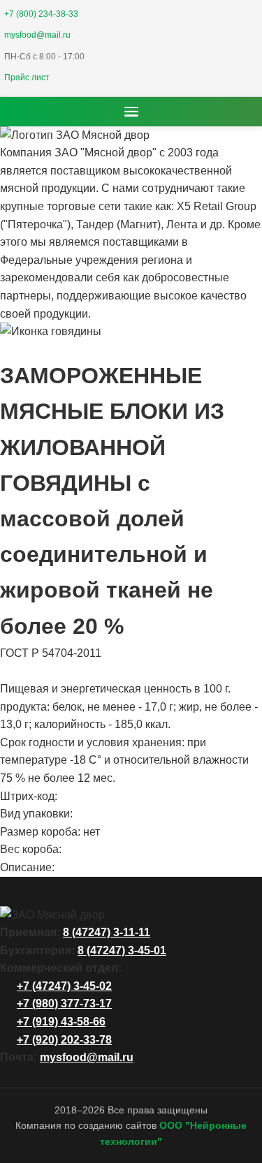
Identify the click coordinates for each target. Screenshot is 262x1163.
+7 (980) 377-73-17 (64, 1003)
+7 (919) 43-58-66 (61, 1022)
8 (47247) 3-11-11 (106, 932)
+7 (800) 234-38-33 (41, 14)
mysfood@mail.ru (37, 35)
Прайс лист (27, 77)
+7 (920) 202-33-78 (64, 1040)
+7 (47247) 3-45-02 (64, 986)
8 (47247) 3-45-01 (122, 950)
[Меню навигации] (131, 111)
